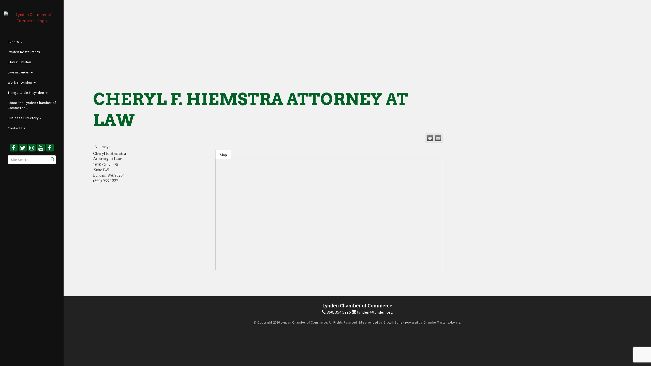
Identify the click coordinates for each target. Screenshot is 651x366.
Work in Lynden (20, 82)
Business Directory (23, 118)
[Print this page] (430, 138)
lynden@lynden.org (374, 312)
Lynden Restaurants (24, 52)
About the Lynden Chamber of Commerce (32, 105)
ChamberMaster (435, 322)
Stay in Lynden (19, 62)
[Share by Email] (438, 138)
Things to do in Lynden (26, 92)
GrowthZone (392, 322)
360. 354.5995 (338, 312)
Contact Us (16, 128)
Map (223, 155)
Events (14, 41)
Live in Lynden (19, 72)
